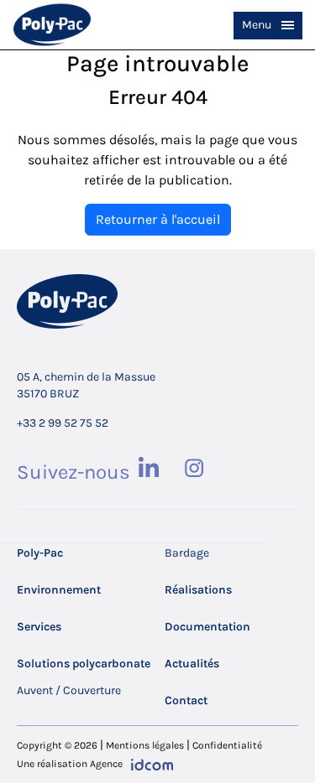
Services (39, 627)
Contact (186, 700)
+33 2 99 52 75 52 (62, 423)
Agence (106, 764)
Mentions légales (145, 745)
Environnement (59, 590)
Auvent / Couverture (69, 690)
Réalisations (198, 590)
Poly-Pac (40, 553)
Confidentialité (227, 745)
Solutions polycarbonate (83, 663)
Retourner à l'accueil (158, 219)
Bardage (187, 553)
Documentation (207, 627)
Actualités (192, 663)
